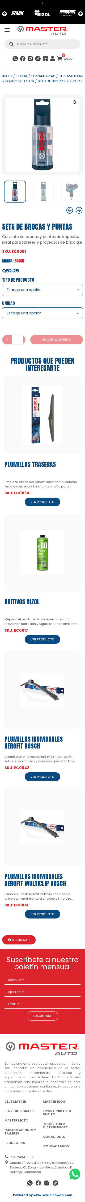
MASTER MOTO (16, 1120)
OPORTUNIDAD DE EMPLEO (57, 1113)
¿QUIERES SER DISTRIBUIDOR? (55, 1126)
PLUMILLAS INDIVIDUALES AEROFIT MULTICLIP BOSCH (35, 880)
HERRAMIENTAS (43, 76)
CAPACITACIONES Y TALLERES (20, 1132)
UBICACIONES (54, 1136)
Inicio (7, 76)
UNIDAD (8, 303)
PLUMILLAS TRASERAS (30, 464)
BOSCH (19, 261)
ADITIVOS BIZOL (22, 601)
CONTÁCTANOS (56, 1146)
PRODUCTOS (14, 1143)
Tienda (21, 76)
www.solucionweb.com (53, 1195)
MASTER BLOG (54, 1101)
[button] (4, 13)
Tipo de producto (18, 280)
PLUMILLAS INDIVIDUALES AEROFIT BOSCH (33, 742)
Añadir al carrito (56, 339)
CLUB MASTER (15, 1101)
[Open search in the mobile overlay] (42, 44)
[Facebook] (23, 58)
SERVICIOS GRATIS (19, 1111)
